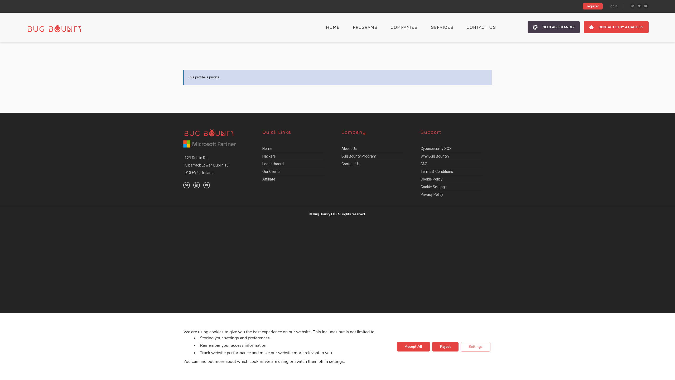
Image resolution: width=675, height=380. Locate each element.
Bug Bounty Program (358, 156)
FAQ (424, 164)
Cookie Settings (434, 187)
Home (333, 27)
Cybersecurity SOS (436, 148)
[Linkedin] (632, 6)
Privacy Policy (432, 194)
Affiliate (268, 179)
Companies (404, 27)
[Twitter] (639, 6)
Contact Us (481, 27)
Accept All (413, 346)
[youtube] (206, 185)
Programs (365, 27)
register (593, 6)
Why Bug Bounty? (435, 156)
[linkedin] (196, 185)
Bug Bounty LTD (325, 214)
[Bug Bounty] (59, 27)
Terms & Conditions (437, 171)
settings (336, 361)
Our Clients (271, 171)
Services (442, 27)
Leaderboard (273, 164)
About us (349, 148)
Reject (445, 346)
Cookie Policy (431, 179)
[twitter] (186, 185)
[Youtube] (646, 6)
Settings (476, 346)
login (613, 6)
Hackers (269, 156)
